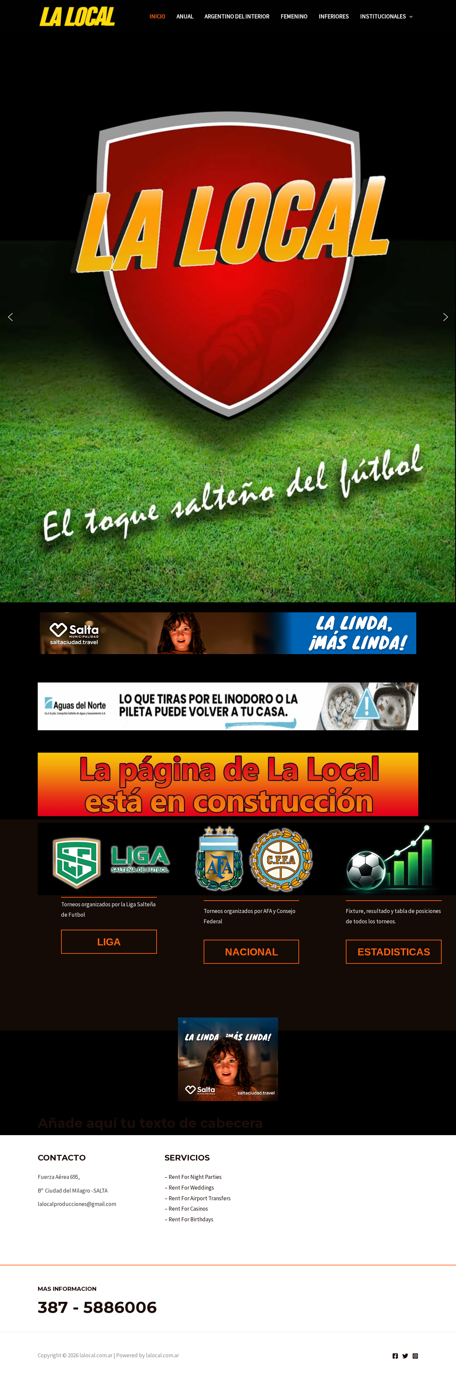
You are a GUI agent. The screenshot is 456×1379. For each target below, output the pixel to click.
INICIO (157, 16)
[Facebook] (395, 1356)
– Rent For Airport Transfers (198, 1198)
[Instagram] (415, 1356)
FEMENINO (294, 16)
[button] (409, 16)
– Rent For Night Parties (193, 1177)
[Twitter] (405, 1356)
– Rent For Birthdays (189, 1219)
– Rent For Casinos (186, 1208)
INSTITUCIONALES (383, 16)
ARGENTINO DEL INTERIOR (237, 16)
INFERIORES (334, 16)
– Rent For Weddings (189, 1187)
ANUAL (185, 16)
